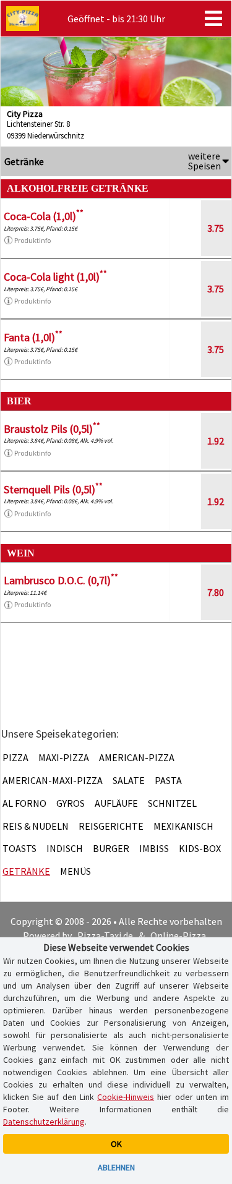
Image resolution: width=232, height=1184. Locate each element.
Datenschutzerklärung (44, 1121)
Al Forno (24, 803)
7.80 (215, 592)
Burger (111, 848)
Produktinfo (32, 240)
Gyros (70, 803)
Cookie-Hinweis (125, 1096)
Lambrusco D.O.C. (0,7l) (61, 580)
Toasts (19, 848)
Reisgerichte (111, 826)
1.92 (215, 441)
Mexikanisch (183, 826)
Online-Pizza (178, 935)
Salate (129, 780)
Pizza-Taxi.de (105, 935)
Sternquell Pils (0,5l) (53, 489)
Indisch (64, 848)
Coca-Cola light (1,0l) (55, 277)
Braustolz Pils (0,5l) (52, 429)
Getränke (26, 871)
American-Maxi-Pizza (52, 780)
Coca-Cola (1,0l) (44, 216)
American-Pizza (136, 757)
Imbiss (154, 848)
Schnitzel (172, 803)
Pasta (168, 780)
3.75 (215, 228)
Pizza (15, 757)
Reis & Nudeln (35, 826)
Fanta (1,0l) (33, 337)
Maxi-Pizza (63, 757)
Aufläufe (116, 803)
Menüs (75, 871)
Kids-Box (200, 848)
